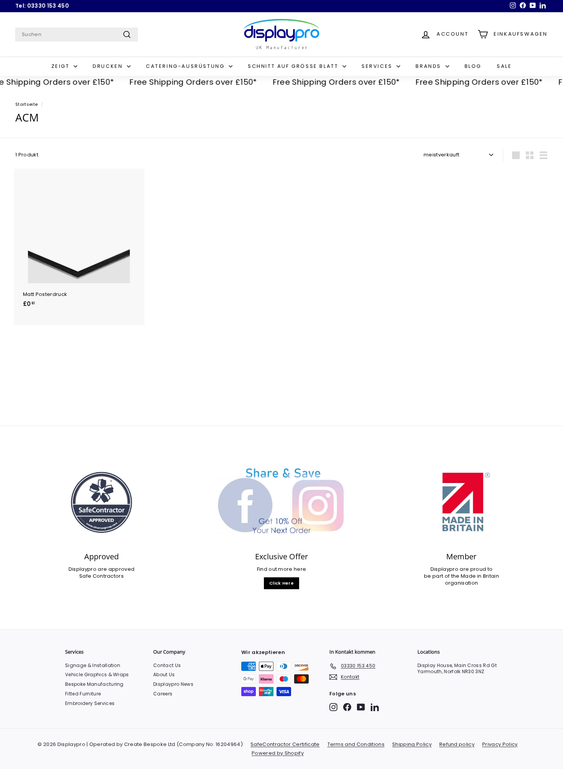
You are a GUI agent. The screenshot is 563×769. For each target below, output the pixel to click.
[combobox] (76, 34)
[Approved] (101, 502)
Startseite (26, 104)
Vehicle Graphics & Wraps (97, 674)
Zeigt (61, 66)
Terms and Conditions (356, 744)
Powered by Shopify (278, 753)
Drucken (109, 66)
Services (378, 66)
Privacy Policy (500, 744)
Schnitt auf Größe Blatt (294, 66)
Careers (162, 693)
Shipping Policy (412, 744)
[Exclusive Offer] (281, 502)
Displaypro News (173, 684)
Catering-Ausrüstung (186, 66)
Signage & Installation (92, 665)
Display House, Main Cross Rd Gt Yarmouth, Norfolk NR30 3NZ (457, 668)
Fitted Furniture (83, 693)
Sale (504, 66)
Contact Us (167, 665)
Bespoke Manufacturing (94, 684)
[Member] (461, 502)
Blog (473, 66)
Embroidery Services (90, 703)
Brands (429, 66)
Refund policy (457, 744)
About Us (164, 674)
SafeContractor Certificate (284, 744)
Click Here (281, 583)
